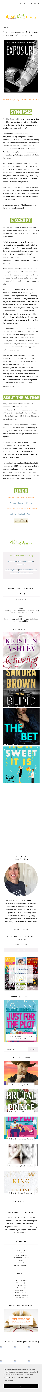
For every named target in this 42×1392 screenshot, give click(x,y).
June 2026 (21, 1285)
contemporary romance (21, 1258)
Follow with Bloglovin (28, 570)
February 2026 (20, 1295)
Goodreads (28, 561)
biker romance (21, 1255)
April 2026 (20, 1290)
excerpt (19, 588)
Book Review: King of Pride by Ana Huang (21, 1193)
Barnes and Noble (25, 503)
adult (12, 588)
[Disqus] (21, 820)
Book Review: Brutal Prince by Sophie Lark (21, 1112)
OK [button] (21, 1386)
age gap (21, 1253)
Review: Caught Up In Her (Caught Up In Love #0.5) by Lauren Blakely (21, 619)
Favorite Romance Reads (21, 1248)
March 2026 (21, 1293)
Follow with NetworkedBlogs (21, 573)
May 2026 (21, 1288)
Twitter (29, 514)
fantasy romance (21, 1265)
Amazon (13, 503)
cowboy (21, 1260)
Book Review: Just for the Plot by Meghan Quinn (21, 1037)
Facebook (21, 514)
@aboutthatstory (31, 1341)
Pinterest (21, 564)
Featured (21, 1250)
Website (13, 514)
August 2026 (20, 1280)
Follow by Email (11, 570)
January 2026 (20, 1298)
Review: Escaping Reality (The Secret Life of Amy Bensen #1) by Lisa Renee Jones (21, 1166)
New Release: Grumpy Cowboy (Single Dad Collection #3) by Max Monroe (21, 1085)
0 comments (21, 599)
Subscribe (21, 950)
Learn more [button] (8, 1380)
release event (28, 588)
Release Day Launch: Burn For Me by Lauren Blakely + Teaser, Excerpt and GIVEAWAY (21, 610)
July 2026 (21, 1283)
